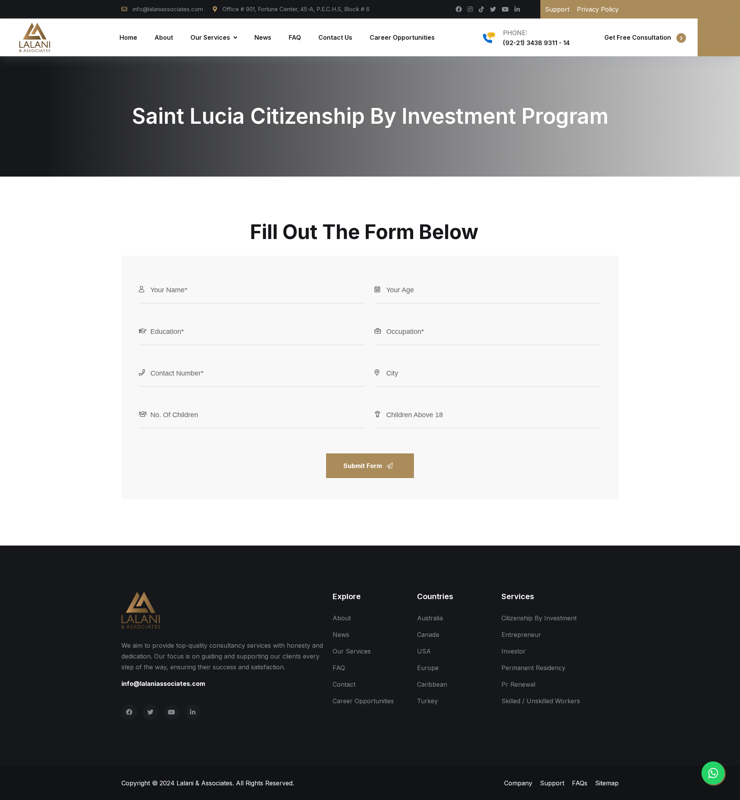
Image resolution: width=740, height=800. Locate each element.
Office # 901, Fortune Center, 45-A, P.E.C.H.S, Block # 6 (295, 9)
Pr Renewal (518, 684)
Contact (344, 684)
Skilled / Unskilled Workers (540, 701)
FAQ (295, 37)
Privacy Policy (598, 9)
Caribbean (432, 684)
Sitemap (607, 783)
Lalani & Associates (204, 783)
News (262, 37)
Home (128, 37)
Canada (428, 634)
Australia (430, 618)
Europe (428, 668)
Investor (513, 651)
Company (518, 783)
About (164, 37)
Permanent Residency (533, 668)
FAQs (579, 783)
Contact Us (335, 37)
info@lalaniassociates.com (168, 9)
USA (424, 651)
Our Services (211, 37)
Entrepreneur (521, 634)
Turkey (427, 701)
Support (557, 9)
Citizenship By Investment (539, 618)
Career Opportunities (402, 37)
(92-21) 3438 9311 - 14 (536, 43)
